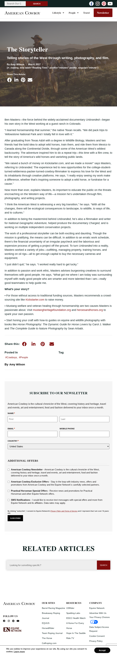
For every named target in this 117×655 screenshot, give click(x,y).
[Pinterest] (104, 3)
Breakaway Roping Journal (51, 615)
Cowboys (12, 357)
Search (37, 3)
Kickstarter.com (35, 299)
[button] (9, 80)
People (72, 12)
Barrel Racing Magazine (53, 608)
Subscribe (15, 518)
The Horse (47, 638)
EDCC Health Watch (76, 618)
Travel (86, 12)
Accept (102, 650)
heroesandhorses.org (90, 309)
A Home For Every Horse (75, 625)
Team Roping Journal (52, 633)
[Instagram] (97, 3)
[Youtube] (110, 3)
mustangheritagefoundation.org (52, 309)
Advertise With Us (97, 613)
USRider (70, 608)
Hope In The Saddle (76, 633)
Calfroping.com (49, 643)
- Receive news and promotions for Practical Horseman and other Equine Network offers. (51, 492)
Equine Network (97, 608)
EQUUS (45, 623)
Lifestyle (56, 12)
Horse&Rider (48, 628)
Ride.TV (70, 638)
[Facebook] (91, 3)
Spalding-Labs (73, 613)
